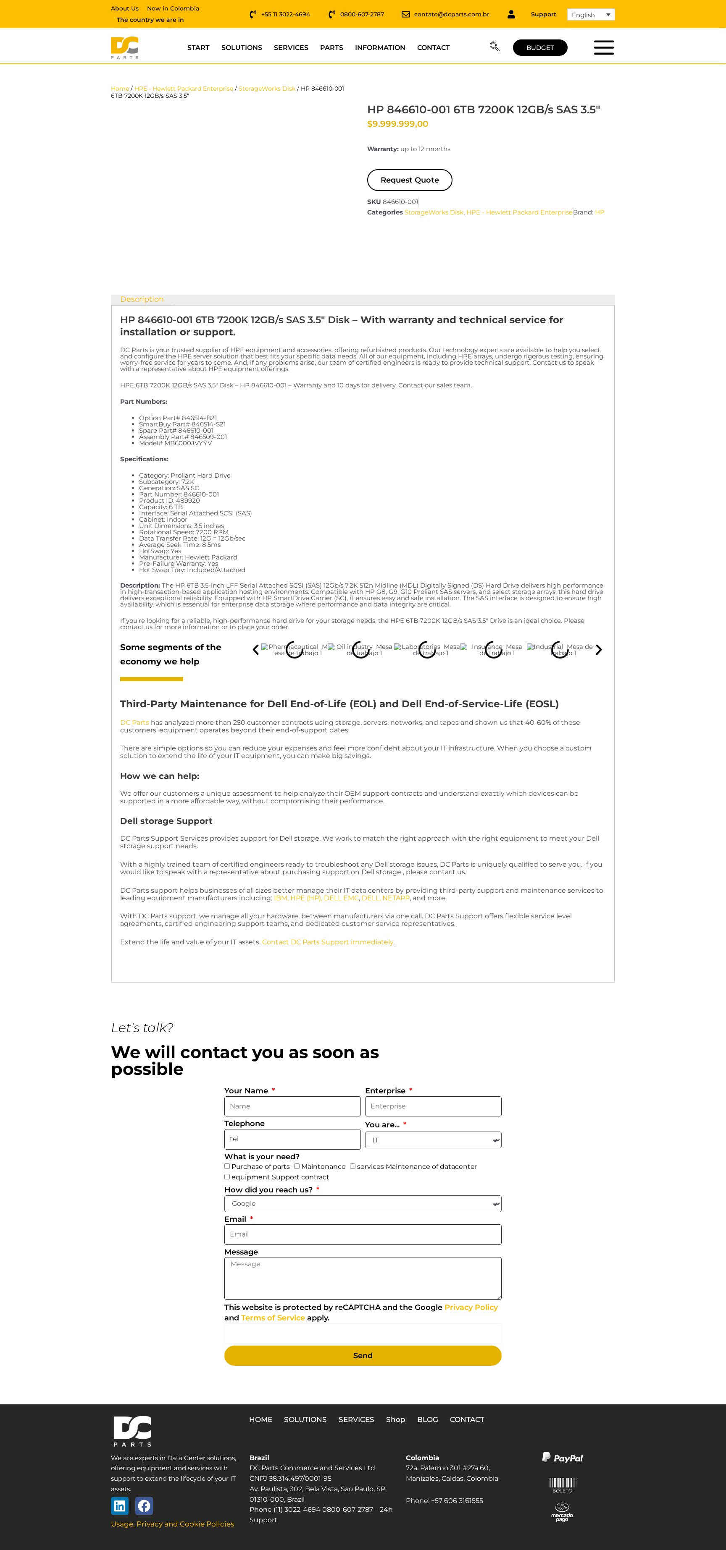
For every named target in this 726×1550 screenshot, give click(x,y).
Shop (395, 1419)
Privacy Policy (471, 1307)
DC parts (603, 47)
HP (600, 212)
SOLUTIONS (241, 48)
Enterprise (386, 1090)
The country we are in (150, 20)
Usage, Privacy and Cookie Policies (172, 1524)
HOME (260, 1419)
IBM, (281, 898)
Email (236, 1219)
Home (120, 88)
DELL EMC (341, 898)
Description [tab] (142, 299)
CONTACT (433, 48)
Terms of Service (273, 1318)
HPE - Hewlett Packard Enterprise (183, 88)
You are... (383, 1124)
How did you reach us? (269, 1190)
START (198, 48)
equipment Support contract (280, 1177)
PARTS (331, 48)
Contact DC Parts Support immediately (327, 942)
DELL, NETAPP (386, 898)
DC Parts (134, 723)
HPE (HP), (306, 898)
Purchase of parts (260, 1167)
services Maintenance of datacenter (417, 1167)
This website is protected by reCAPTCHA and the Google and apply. (361, 1313)
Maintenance (323, 1167)
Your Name (247, 1090)
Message (241, 1252)
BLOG (427, 1419)
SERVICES (291, 48)
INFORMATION (380, 48)
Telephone (244, 1123)
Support (543, 14)
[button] (495, 48)
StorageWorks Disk (267, 88)
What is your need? (262, 1156)
